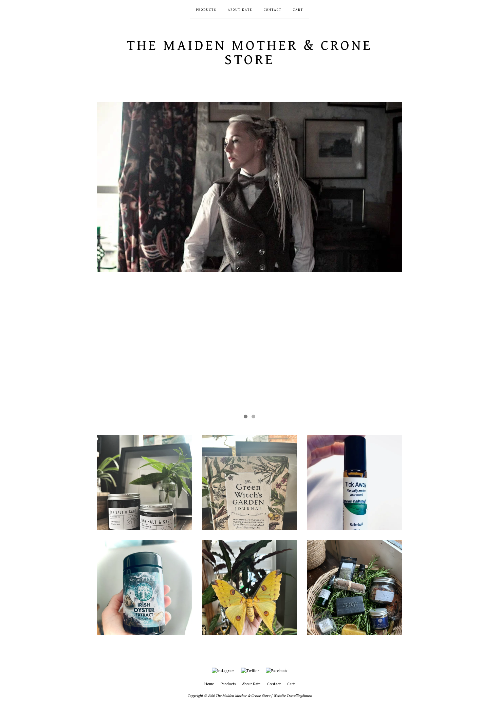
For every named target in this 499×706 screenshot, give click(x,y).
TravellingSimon (299, 695)
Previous (108, 254)
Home (209, 684)
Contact (272, 10)
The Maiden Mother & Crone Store (249, 52)
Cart (298, 10)
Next (390, 254)
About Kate (240, 10)
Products (206, 10)
